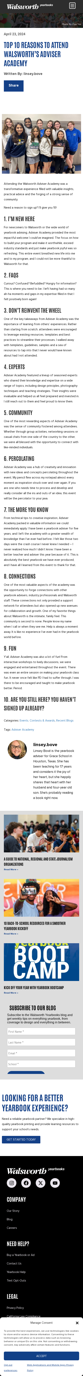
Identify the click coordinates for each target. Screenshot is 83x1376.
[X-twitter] (40, 1183)
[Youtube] (55, 1183)
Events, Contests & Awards (37, 720)
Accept (41, 1356)
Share (14, 85)
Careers (12, 1228)
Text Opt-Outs (16, 1280)
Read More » (11, 869)
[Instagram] (11, 1183)
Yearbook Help (16, 1272)
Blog (10, 1219)
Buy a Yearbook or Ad (21, 1255)
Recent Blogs (65, 720)
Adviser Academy (23, 729)
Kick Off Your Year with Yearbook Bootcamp (34, 987)
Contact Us (14, 1263)
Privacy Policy (15, 1308)
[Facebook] (26, 1183)
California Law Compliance (24, 1316)
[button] (77, 1323)
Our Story (13, 1211)
